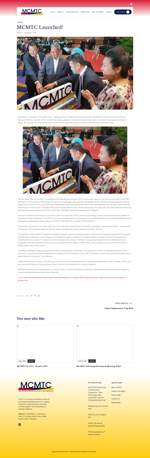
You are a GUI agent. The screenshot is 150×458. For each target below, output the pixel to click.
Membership (85, 12)
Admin (19, 33)
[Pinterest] (35, 296)
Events (20, 22)
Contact (108, 12)
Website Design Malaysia (78, 452)
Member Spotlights (118, 391)
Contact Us (115, 399)
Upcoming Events (72, 12)
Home (53, 12)
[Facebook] (27, 296)
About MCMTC (116, 387)
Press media (116, 395)
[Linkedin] (38, 296)
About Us (60, 12)
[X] (31, 296)
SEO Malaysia (91, 452)
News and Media (97, 12)
